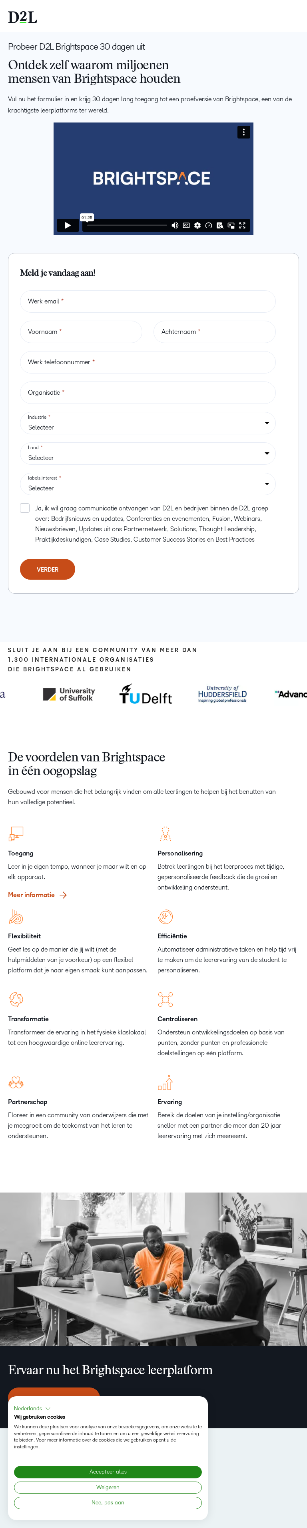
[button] (32, 1409)
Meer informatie (31, 896)
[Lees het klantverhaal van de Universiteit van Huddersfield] (217, 694)
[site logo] (22, 16)
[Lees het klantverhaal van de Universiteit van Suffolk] (64, 694)
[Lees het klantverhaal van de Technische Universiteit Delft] (140, 694)
